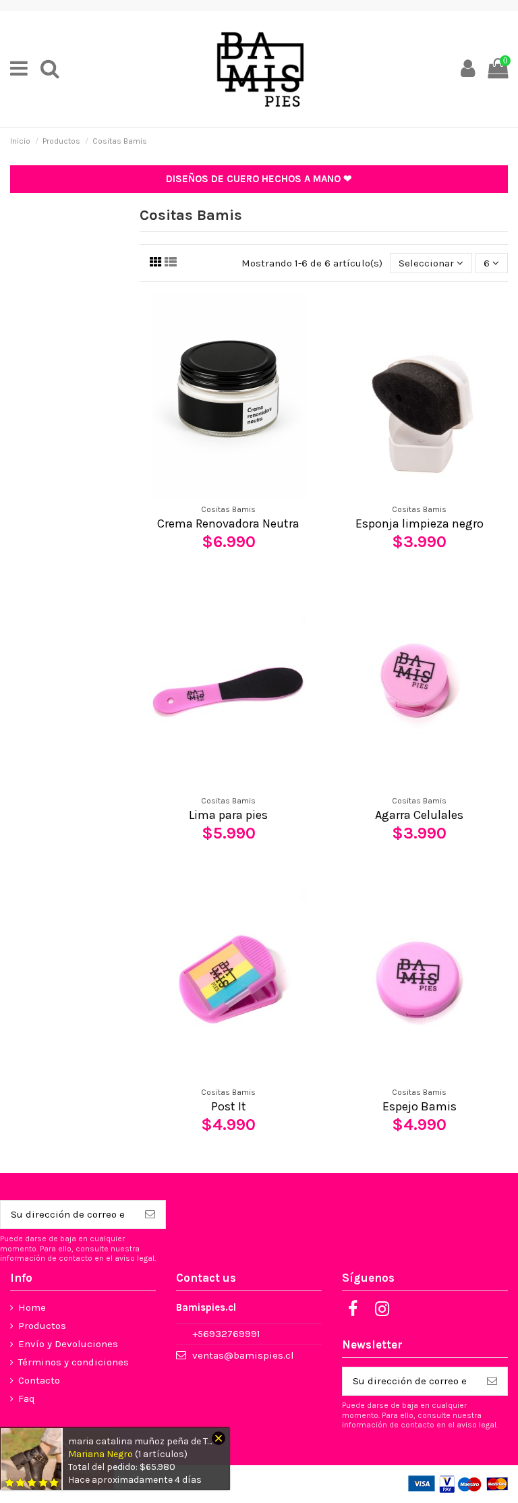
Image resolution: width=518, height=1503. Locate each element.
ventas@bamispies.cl (243, 1355)
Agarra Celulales (419, 814)
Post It (228, 1106)
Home (32, 1307)
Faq (26, 1398)
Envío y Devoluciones (68, 1344)
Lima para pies (228, 814)
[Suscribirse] (150, 1214)
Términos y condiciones (73, 1362)
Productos (42, 1326)
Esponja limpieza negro (419, 523)
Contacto (39, 1380)
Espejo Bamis (419, 1106)
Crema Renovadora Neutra (228, 523)
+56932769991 (226, 1334)
